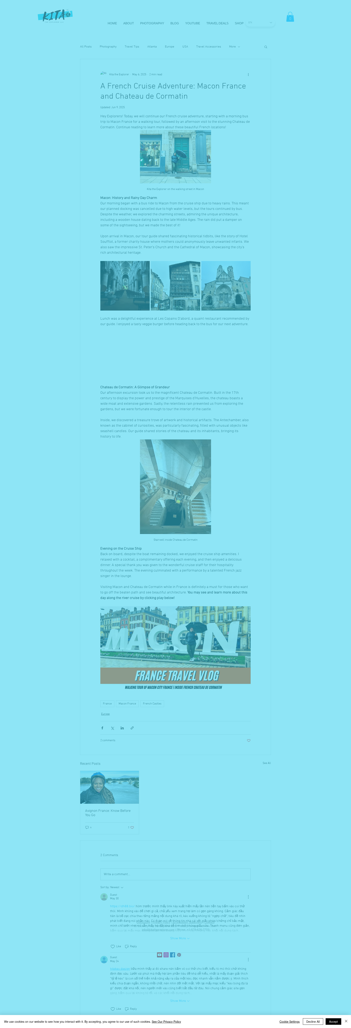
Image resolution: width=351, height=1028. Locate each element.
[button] (262, 967)
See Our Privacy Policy (166, 1021)
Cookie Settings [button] (290, 1021)
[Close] (346, 1021)
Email (113, 997)
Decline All (313, 1021)
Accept (333, 1021)
